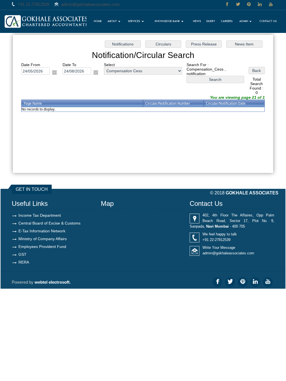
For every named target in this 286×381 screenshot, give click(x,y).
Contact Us (268, 21)
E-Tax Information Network (41, 231)
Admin (244, 21)
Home (98, 21)
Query (210, 21)
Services (134, 21)
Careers (227, 21)
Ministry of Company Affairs (42, 239)
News (197, 21)
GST (22, 254)
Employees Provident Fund (42, 246)
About (113, 21)
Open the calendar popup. (54, 72)
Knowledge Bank (168, 21)
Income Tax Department (39, 215)
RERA (23, 262)
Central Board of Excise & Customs (49, 223)
